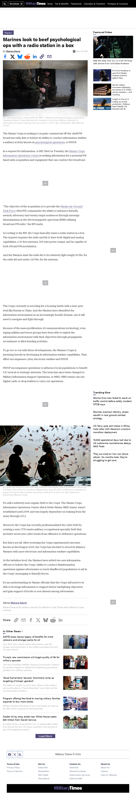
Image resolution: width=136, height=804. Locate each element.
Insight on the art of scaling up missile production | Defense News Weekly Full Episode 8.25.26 (121, 104)
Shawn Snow (13, 51)
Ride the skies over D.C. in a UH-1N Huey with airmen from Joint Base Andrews (112, 62)
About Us (105, 767)
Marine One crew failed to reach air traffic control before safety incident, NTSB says (112, 401)
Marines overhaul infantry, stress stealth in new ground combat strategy (111, 415)
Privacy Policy (13, 767)
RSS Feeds (43, 774)
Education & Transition (94, 4)
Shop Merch (44, 778)
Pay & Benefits (62, 4)
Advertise (73, 767)
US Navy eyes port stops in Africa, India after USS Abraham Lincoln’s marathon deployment (111, 429)
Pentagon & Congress (117, 4)
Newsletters (43, 771)
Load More (45, 736)
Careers (104, 771)
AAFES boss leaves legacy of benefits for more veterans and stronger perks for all (28, 638)
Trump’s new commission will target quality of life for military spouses (31, 658)
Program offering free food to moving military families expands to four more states (31, 699)
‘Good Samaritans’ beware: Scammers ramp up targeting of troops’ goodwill (28, 679)
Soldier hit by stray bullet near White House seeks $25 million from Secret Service (30, 718)
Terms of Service (14, 771)
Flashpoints (76, 4)
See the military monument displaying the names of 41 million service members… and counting (122, 89)
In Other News (12, 631)
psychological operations (50, 142)
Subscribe (43, 767)
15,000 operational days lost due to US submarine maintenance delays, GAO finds (112, 443)
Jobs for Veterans (109, 774)
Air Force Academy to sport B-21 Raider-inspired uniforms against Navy (121, 74)
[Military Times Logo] (36, 3)
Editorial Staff (75, 778)
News (50, 4)
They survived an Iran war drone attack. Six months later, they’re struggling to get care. (110, 457)
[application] (113, 47)
